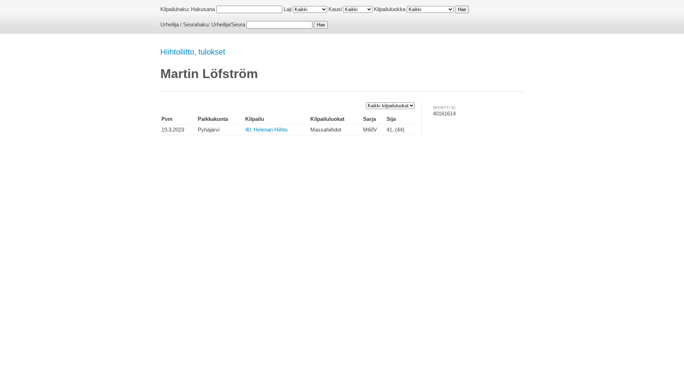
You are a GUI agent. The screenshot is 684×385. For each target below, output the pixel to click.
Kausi (335, 9)
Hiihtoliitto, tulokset (192, 51)
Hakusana (203, 9)
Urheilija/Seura (228, 24)
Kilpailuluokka (389, 9)
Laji (287, 9)
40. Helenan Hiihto (266, 130)
